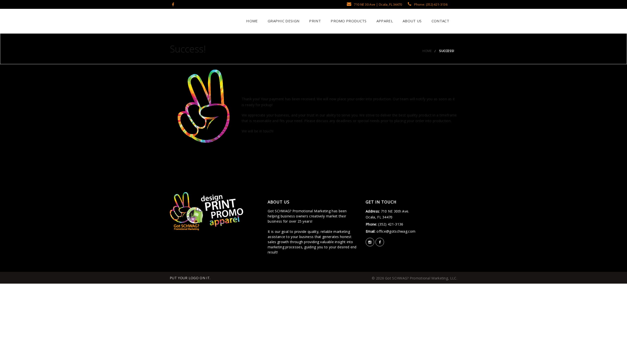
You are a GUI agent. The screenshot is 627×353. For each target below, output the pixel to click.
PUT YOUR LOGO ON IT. (190, 278)
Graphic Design (283, 20)
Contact (440, 20)
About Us (412, 20)
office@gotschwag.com (395, 231)
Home (251, 20)
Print (314, 20)
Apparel (384, 20)
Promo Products (348, 20)
